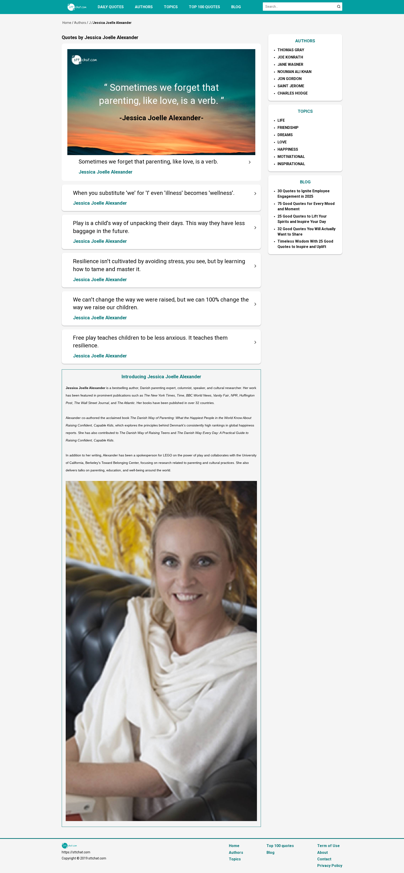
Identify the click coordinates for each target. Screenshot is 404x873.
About (322, 852)
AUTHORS (305, 40)
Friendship (288, 127)
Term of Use (328, 846)
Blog (236, 7)
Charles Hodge (293, 93)
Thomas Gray (291, 50)
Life (281, 120)
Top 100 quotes (204, 7)
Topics (171, 7)
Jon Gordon (290, 78)
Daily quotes (111, 7)
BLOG (305, 181)
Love (282, 142)
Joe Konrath (290, 57)
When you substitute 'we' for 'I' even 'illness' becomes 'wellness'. (153, 193)
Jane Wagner (290, 64)
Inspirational (291, 164)
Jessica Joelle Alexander (106, 172)
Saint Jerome (291, 86)
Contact (324, 859)
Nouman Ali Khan (294, 71)
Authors (144, 7)
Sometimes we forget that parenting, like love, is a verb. (148, 161)
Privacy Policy (329, 865)
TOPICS (305, 111)
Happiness (288, 149)
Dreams (285, 135)
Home (66, 23)
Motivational (291, 156)
